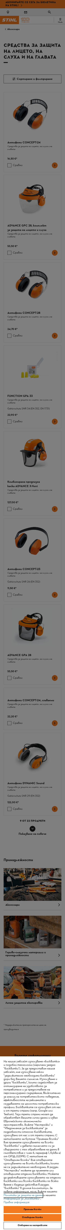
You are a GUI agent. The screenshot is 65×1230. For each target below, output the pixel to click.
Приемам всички (32, 1209)
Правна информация (16, 1202)
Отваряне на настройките (32, 1225)
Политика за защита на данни (23, 1195)
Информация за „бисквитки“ (22, 1199)
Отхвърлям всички (32, 1217)
